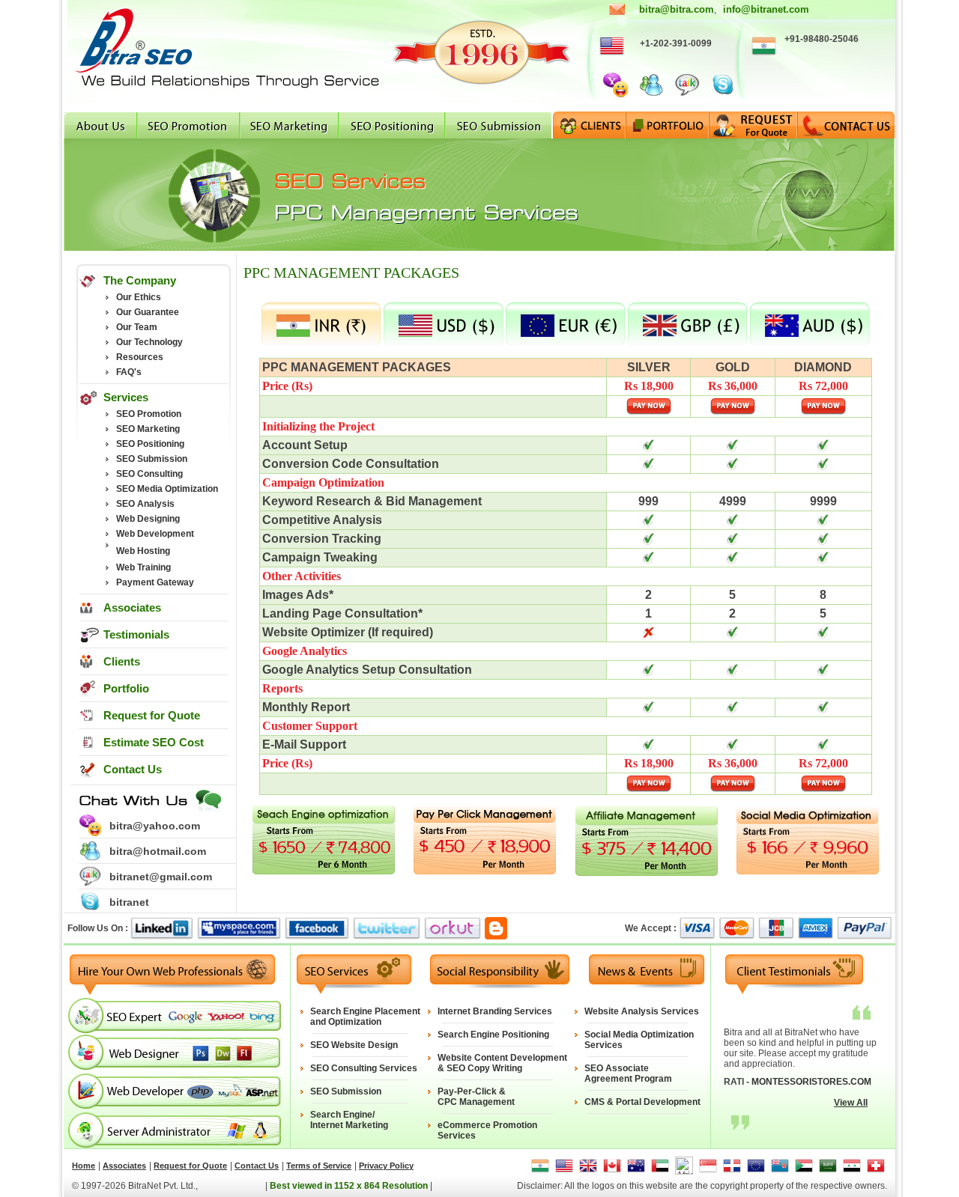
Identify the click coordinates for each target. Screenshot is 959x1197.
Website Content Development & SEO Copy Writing (502, 1063)
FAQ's (129, 372)
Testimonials (136, 634)
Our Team (136, 327)
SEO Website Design (354, 1045)
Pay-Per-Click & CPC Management (476, 1096)
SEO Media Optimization (167, 489)
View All (851, 1102)
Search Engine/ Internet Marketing (349, 1119)
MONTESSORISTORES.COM (811, 1081)
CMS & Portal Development (642, 1102)
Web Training (143, 567)
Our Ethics (138, 297)
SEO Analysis (145, 504)
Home (83, 1165)
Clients (121, 661)
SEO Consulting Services (363, 1068)
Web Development (155, 534)
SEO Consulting (149, 474)
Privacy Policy (386, 1165)
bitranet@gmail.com (160, 877)
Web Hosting (143, 551)
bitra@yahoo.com (154, 826)
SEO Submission (151, 459)
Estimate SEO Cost (153, 742)
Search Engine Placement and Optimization (365, 1016)
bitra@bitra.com (676, 9)
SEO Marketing (148, 429)
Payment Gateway (155, 582)
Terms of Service (318, 1165)
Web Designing (148, 519)
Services (125, 397)
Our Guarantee (147, 312)
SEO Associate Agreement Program (628, 1073)
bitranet (129, 902)
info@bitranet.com (766, 9)
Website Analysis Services (641, 1011)
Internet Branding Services (495, 1011)
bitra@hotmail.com (157, 851)
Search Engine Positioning (493, 1034)
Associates (132, 607)
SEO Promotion (148, 414)
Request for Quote (151, 715)
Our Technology (149, 342)
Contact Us (132, 769)
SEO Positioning (150, 444)
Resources (139, 357)
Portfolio (126, 688)
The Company (139, 280)
